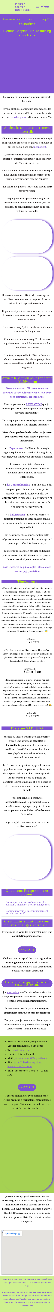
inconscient (39, 146)
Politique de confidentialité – (17, 1283)
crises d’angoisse (17, 116)
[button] (27, 903)
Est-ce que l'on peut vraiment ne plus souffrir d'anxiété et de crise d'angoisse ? (28, 903)
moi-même (13, 992)
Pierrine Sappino (20, 5)
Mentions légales (44, 1279)
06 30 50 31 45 (21, 1049)
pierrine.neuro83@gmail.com (30, 1058)
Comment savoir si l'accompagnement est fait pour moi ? (27, 912)
